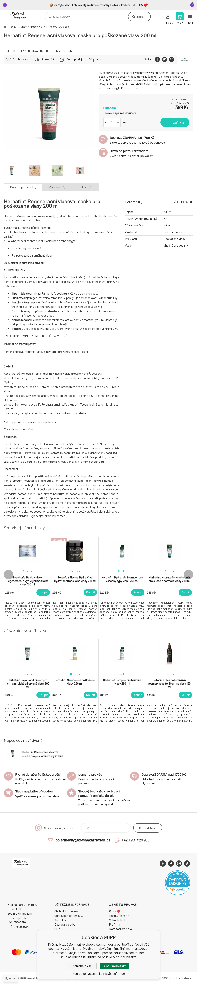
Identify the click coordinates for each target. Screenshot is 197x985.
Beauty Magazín (119, 915)
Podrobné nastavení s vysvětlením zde (98, 973)
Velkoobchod (117, 920)
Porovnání (48, 59)
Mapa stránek (184, 978)
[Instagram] (179, 863)
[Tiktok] (187, 863)
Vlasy (24, 26)
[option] (27, 579)
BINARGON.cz (165, 978)
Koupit (43, 592)
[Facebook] (163, 863)
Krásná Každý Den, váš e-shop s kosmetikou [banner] (21, 15)
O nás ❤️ (114, 911)
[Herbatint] (185, 59)
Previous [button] (8, 574)
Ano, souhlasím (115, 966)
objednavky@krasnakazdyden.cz (82, 840)
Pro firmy (114, 924)
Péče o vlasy (38, 26)
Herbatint (69, 51)
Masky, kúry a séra (59, 26)
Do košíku (175, 122)
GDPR (58, 929)
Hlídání (100, 59)
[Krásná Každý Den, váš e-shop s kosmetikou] (5, 27)
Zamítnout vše (82, 966)
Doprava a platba (64, 924)
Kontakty (60, 920)
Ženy (13, 26)
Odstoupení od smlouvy (68, 915)
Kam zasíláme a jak (121, 929)
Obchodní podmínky (66, 911)
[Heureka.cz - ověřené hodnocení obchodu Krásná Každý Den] (177, 894)
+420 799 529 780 (136, 840)
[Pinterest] (171, 863)
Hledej (140, 16)
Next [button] (188, 574)
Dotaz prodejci (75, 59)
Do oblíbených (21, 59)
